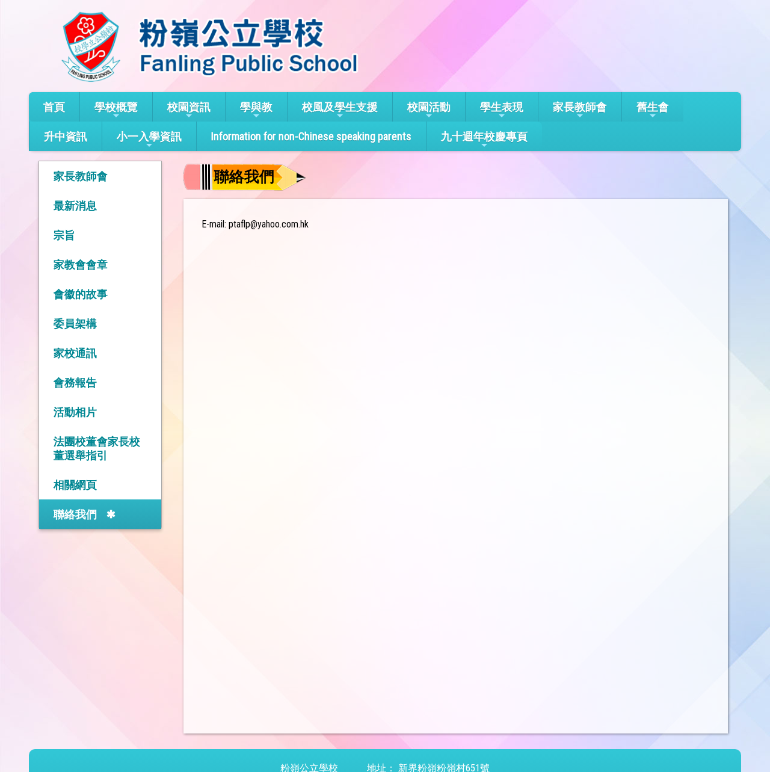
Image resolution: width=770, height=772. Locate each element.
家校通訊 (75, 353)
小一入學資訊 (149, 136)
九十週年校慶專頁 (484, 136)
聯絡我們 (75, 514)
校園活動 (429, 106)
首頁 (54, 106)
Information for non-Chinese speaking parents (311, 136)
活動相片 (75, 412)
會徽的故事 (81, 294)
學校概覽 (116, 106)
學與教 (256, 106)
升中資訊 (65, 136)
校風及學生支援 (340, 106)
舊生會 (652, 106)
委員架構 (75, 323)
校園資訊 (189, 106)
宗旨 (64, 235)
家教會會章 (81, 264)
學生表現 (501, 106)
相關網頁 (75, 484)
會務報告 (75, 382)
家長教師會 (580, 106)
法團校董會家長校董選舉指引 (97, 448)
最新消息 (75, 205)
